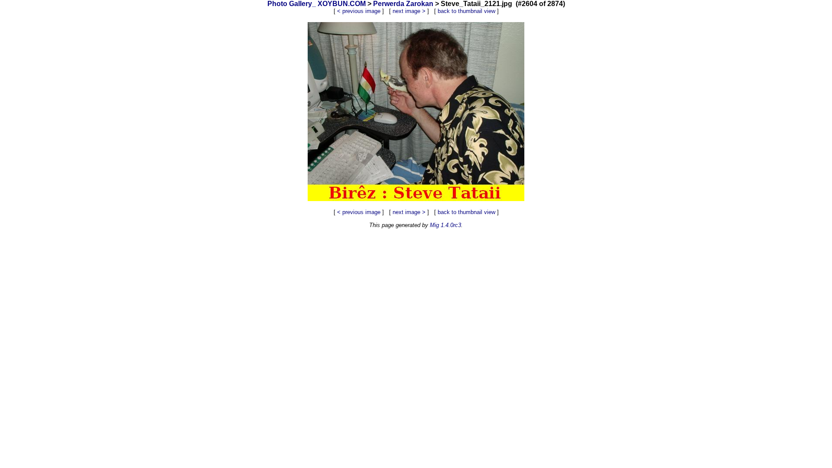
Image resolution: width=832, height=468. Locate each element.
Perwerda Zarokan (403, 3)
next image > (409, 11)
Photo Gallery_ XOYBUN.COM (316, 3)
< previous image (358, 11)
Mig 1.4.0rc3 (445, 225)
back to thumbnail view (466, 11)
